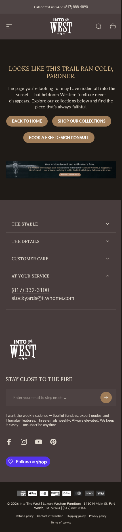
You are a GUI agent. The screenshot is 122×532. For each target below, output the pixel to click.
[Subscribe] (102, 413)
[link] (30, 305)
